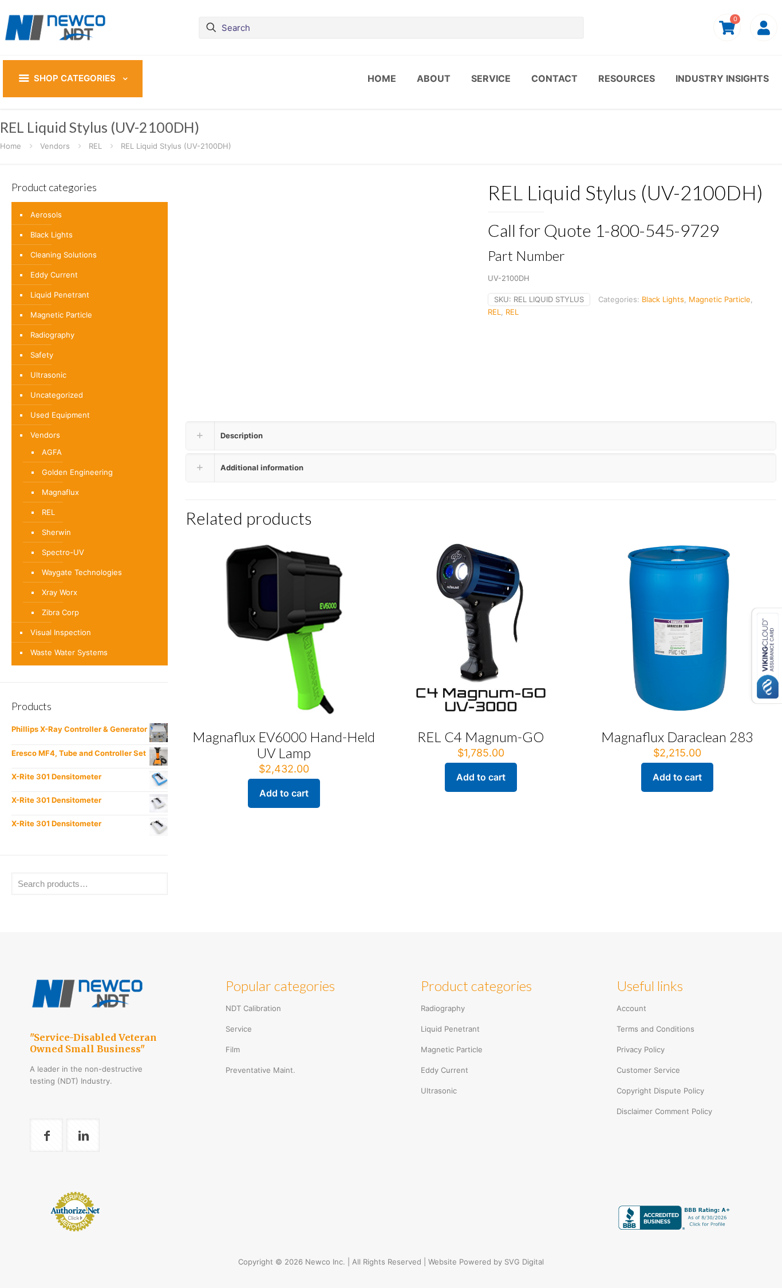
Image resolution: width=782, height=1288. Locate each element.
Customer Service (648, 1070)
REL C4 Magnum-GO (480, 736)
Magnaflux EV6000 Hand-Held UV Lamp (283, 744)
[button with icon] (46, 1135)
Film (233, 1049)
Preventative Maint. (260, 1070)
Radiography (52, 334)
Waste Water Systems (69, 652)
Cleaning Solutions (63, 254)
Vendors (55, 145)
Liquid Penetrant (59, 294)
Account (631, 1008)
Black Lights (663, 299)
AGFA (52, 452)
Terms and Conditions (655, 1028)
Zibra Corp (60, 612)
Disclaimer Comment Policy (664, 1111)
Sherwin (56, 532)
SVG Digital (524, 1261)
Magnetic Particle (720, 299)
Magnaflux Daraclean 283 (677, 736)
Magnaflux (60, 492)
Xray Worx (59, 592)
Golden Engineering (77, 472)
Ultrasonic (48, 374)
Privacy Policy (641, 1049)
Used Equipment (60, 414)
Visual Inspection (60, 632)
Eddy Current (54, 274)
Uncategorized (56, 394)
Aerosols (46, 214)
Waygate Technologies (82, 572)
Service (239, 1028)
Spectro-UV (63, 552)
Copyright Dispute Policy (660, 1090)
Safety (41, 354)
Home (10, 145)
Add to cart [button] (284, 793)
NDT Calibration (253, 1008)
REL (95, 145)
